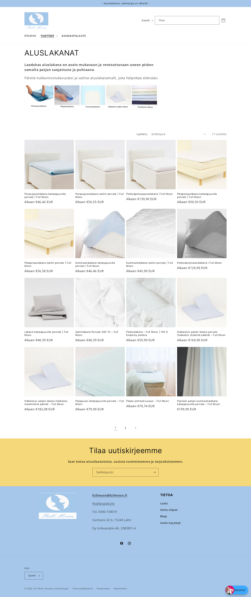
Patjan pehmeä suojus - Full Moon (147, 400)
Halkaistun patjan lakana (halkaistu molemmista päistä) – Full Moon (46, 402)
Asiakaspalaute (103, 503)
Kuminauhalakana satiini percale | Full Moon (149, 264)
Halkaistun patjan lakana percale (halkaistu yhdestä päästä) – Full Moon (201, 333)
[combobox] (187, 20)
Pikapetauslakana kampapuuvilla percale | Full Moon (197, 195)
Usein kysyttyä (170, 523)
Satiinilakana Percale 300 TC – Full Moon (96, 333)
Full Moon (38, 588)
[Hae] (215, 20)
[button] (48, 36)
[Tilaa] (154, 472)
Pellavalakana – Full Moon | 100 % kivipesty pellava (147, 333)
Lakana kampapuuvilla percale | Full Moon (46, 333)
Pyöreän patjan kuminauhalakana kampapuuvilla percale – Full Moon (198, 402)
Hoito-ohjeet (169, 510)
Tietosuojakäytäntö (82, 588)
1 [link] (115, 428)
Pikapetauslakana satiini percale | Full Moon (47, 264)
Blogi (163, 516)
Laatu (164, 503)
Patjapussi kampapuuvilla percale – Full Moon (99, 402)
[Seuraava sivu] (135, 428)
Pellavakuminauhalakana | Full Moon (199, 262)
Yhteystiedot (103, 588)
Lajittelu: (142, 134)
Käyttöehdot (120, 588)
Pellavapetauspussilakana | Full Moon (149, 193)
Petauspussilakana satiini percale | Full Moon (99, 195)
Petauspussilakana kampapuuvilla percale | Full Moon (45, 195)
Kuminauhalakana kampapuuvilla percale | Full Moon (95, 264)
